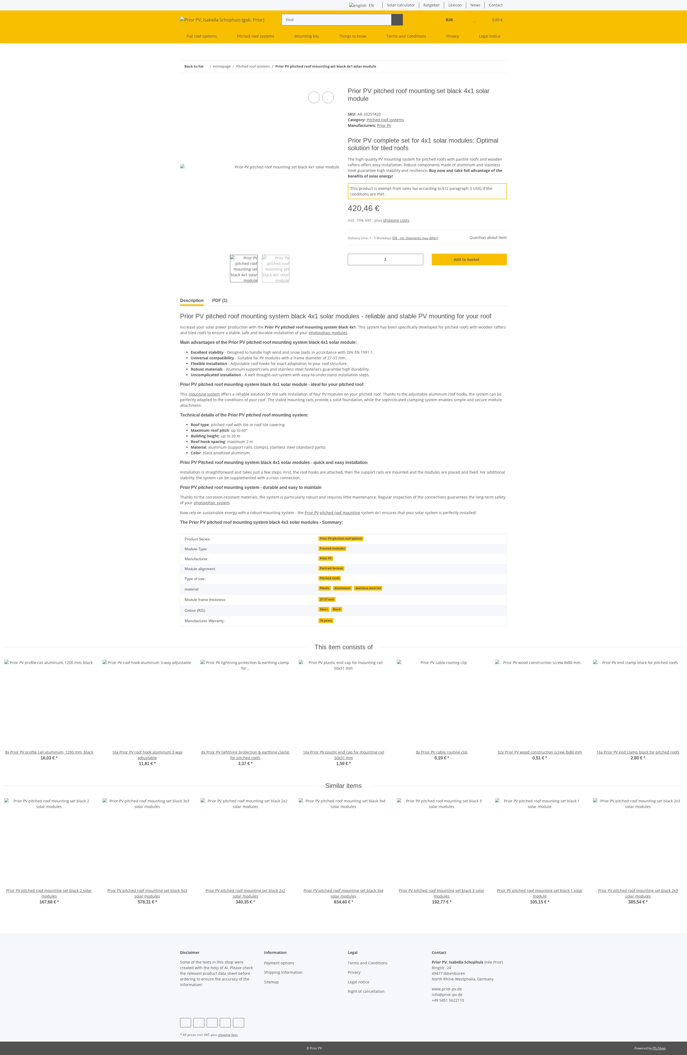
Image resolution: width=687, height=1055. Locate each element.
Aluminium (342, 588)
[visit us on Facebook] (185, 1022)
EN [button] (371, 5)
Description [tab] (192, 300)
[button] (464, 19)
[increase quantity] (417, 259)
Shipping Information (283, 972)
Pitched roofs (329, 578)
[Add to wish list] (328, 97)
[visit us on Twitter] (198, 1022)
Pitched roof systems (385, 119)
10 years (326, 620)
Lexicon (455, 5)
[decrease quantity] (354, 259)
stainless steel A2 (368, 588)
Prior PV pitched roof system (341, 538)
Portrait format (331, 568)
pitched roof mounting (340, 512)
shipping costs (396, 220)
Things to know (352, 36)
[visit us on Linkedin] (238, 1022)
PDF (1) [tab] (219, 300)
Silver (324, 609)
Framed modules (332, 548)
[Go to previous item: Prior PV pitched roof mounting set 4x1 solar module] (501, 66)
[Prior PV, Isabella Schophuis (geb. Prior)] (222, 20)
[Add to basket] (184, 84)
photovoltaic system (211, 502)
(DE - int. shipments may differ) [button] (415, 238)
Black (337, 609)
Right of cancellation (366, 991)
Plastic (325, 588)
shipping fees (228, 1034)
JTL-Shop (659, 1048)
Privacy (452, 36)
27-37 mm (327, 599)
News (475, 5)
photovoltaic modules (328, 332)
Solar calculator (401, 5)
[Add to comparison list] (314, 97)
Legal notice (489, 36)
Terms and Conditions (406, 36)
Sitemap (271, 981)
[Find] (397, 19)
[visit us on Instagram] (212, 1022)
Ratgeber (431, 5)
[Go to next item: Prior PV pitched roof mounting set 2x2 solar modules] (489, 66)
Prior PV (312, 512)
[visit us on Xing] (225, 1022)
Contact (496, 5)
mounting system (204, 394)
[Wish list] (475, 19)
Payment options (279, 962)
